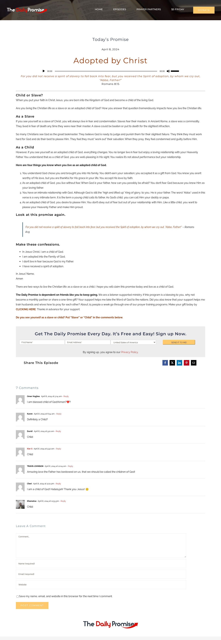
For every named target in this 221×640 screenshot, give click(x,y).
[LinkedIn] (179, 362)
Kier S (29, 449)
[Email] (193, 362)
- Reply (65, 396)
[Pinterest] (186, 362)
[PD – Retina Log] (26, 7)
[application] (110, 71)
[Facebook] (165, 362)
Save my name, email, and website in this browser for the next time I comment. (65, 596)
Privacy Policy (129, 352)
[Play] (43, 71)
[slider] (175, 71)
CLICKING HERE (26, 309)
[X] (172, 362)
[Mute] (168, 71)
